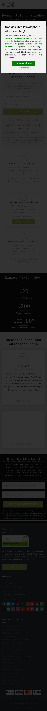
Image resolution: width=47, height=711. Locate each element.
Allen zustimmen (24, 63)
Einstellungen (25, 67)
